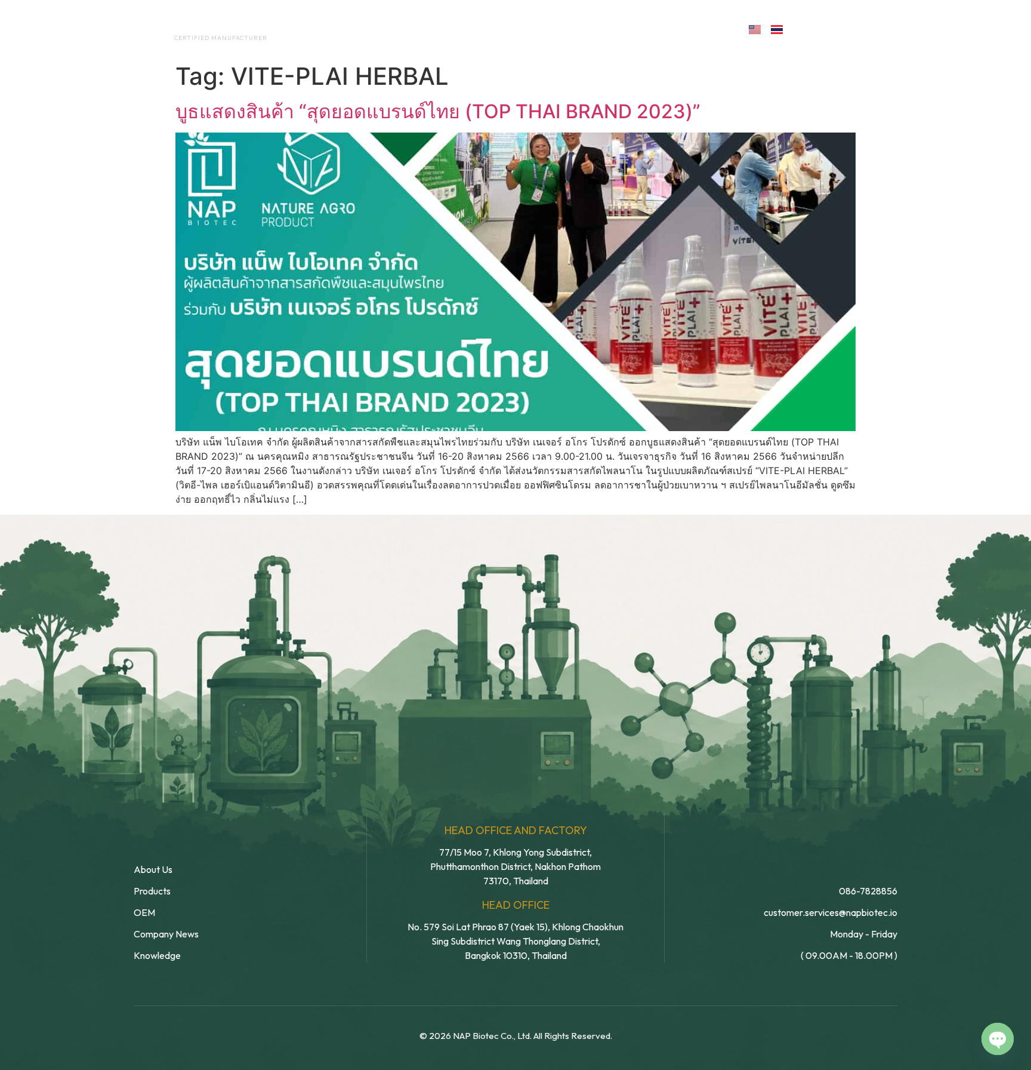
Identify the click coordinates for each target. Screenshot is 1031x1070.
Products (541, 29)
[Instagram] (857, 28)
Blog (603, 29)
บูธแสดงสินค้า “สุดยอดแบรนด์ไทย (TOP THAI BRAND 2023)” (437, 111)
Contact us (685, 29)
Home (322, 29)
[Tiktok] (883, 28)
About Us (383, 29)
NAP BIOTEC (201, 25)
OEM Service (461, 29)
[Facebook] (805, 28)
